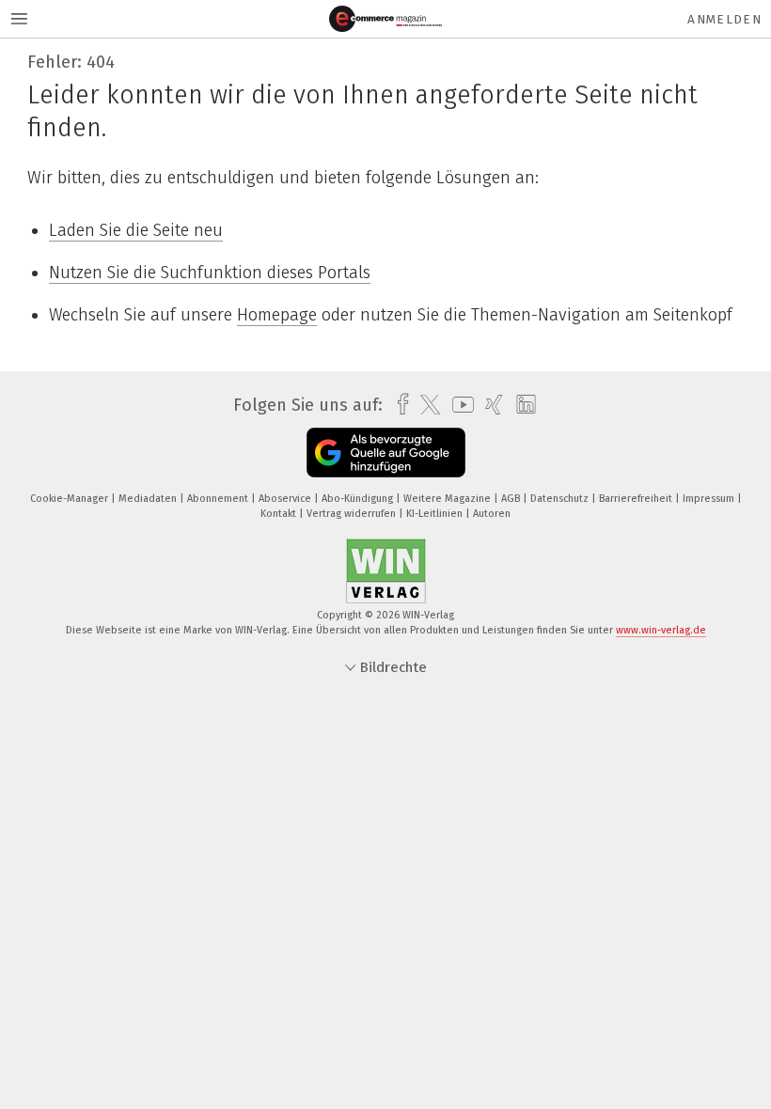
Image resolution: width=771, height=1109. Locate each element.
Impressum (710, 498)
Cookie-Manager (70, 498)
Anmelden (724, 19)
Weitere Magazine (448, 498)
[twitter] (425, 405)
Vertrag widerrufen (353, 514)
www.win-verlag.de (661, 630)
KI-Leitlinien (435, 514)
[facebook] (398, 404)
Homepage (277, 315)
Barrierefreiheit (637, 498)
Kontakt (279, 514)
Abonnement (219, 498)
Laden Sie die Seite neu (136, 230)
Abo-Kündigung (359, 498)
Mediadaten (149, 498)
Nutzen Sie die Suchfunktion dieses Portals (209, 272)
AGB (512, 498)
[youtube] (458, 404)
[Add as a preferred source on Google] (386, 452)
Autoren (492, 514)
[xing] (489, 404)
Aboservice (286, 498)
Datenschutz (560, 498)
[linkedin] (521, 405)
